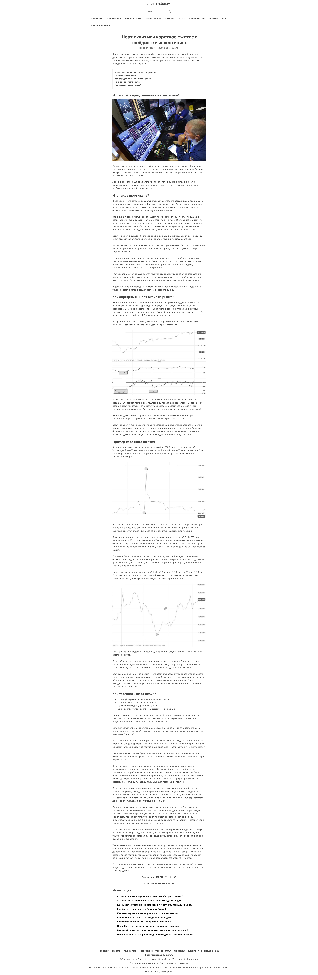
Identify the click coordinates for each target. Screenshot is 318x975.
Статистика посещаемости (144, 963)
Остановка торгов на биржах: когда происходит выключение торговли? (155, 934)
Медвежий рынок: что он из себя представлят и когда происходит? (152, 930)
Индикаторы (133, 18)
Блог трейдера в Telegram (159, 955)
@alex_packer (191, 959)
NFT (224, 18)
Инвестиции (197, 18)
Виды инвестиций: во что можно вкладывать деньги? (145, 921)
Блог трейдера (159, 3)
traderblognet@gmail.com (158, 959)
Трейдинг (97, 18)
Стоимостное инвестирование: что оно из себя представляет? (150, 896)
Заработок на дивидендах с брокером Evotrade (142, 909)
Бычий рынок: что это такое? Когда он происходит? (144, 917)
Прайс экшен (153, 18)
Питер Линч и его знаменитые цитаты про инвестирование (148, 926)
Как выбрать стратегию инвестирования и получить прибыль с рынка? (154, 905)
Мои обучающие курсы (159, 883)
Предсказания (100, 25)
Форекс (170, 18)
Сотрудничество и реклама (174, 963)
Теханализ (114, 18)
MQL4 (182, 18)
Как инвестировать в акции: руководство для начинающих (148, 913)
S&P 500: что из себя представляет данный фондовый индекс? (150, 900)
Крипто (213, 18)
